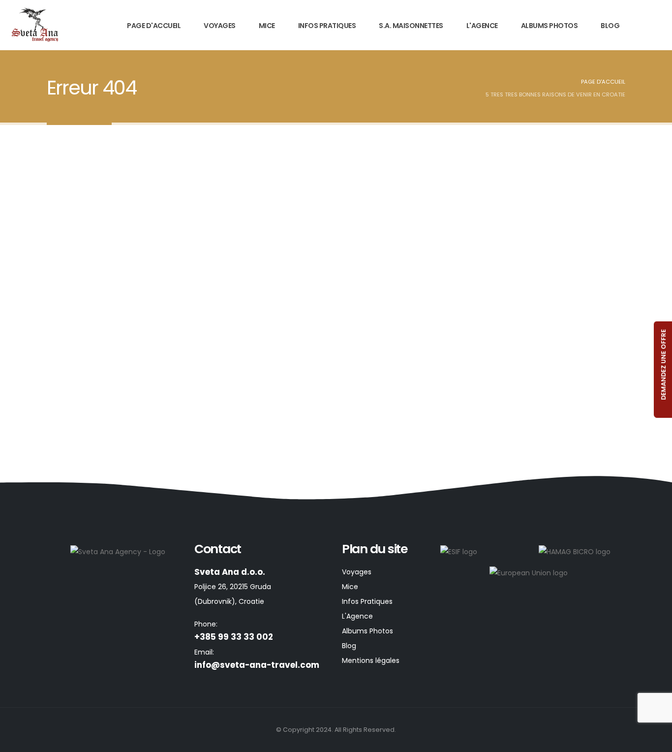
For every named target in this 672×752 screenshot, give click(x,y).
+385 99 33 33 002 (233, 637)
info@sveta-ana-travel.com (256, 665)
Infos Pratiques (327, 26)
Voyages (220, 26)
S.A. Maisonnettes (411, 26)
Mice (267, 26)
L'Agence (482, 26)
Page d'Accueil (154, 26)
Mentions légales (370, 660)
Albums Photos (549, 26)
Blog (610, 26)
